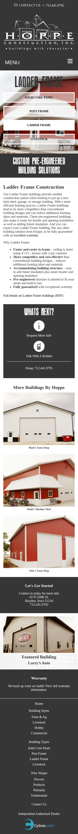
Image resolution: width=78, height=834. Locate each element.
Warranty (39, 790)
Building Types (39, 742)
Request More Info (39, 335)
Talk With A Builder (39, 356)
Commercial (39, 733)
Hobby (39, 727)
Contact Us (29, 5)
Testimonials (39, 795)
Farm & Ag (39, 717)
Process (39, 779)
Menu (39, 60)
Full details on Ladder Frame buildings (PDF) (33, 295)
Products (39, 784)
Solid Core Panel (39, 97)
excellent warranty (26, 235)
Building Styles (39, 710)
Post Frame (39, 111)
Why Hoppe (39, 773)
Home (39, 703)
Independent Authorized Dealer (39, 814)
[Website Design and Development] (39, 828)
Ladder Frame (39, 125)
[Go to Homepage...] (39, 49)
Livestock (39, 139)
